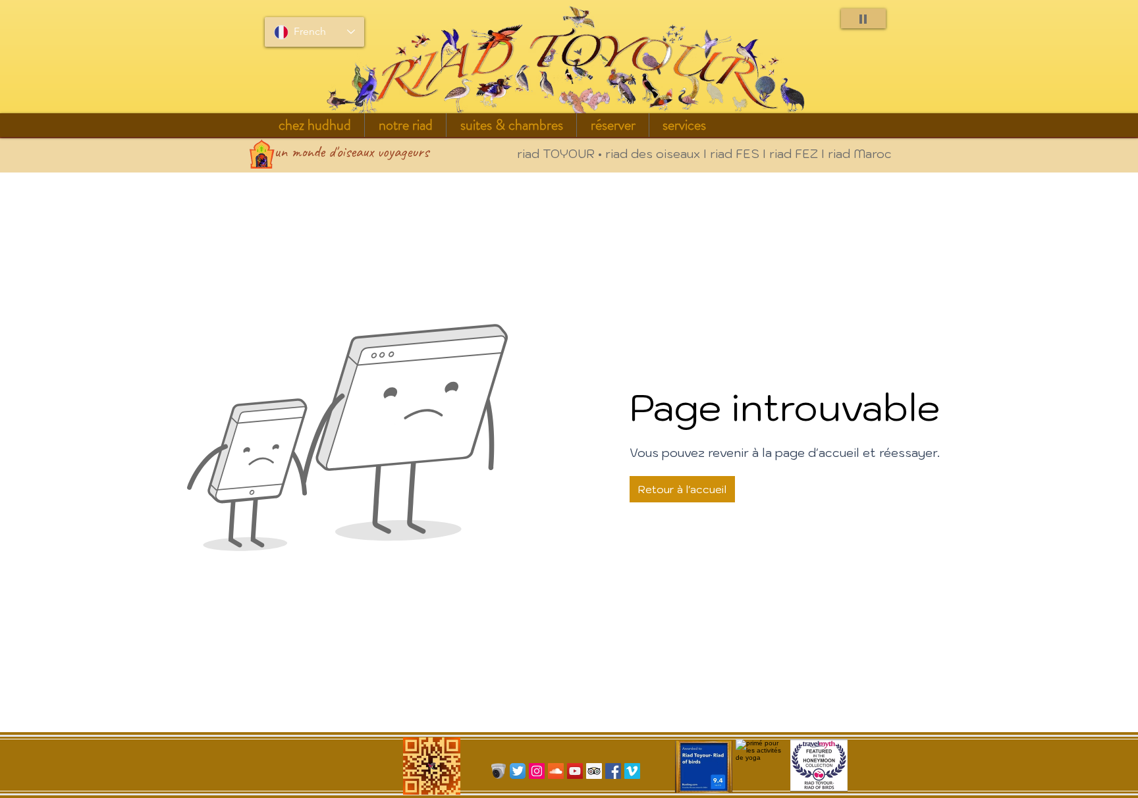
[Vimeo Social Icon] (632, 771)
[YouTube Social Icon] (575, 771)
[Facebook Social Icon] (613, 771)
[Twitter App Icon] (518, 771)
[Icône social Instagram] (537, 771)
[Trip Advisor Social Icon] (594, 771)
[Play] (863, 18)
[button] (405, 125)
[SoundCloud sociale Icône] (556, 771)
